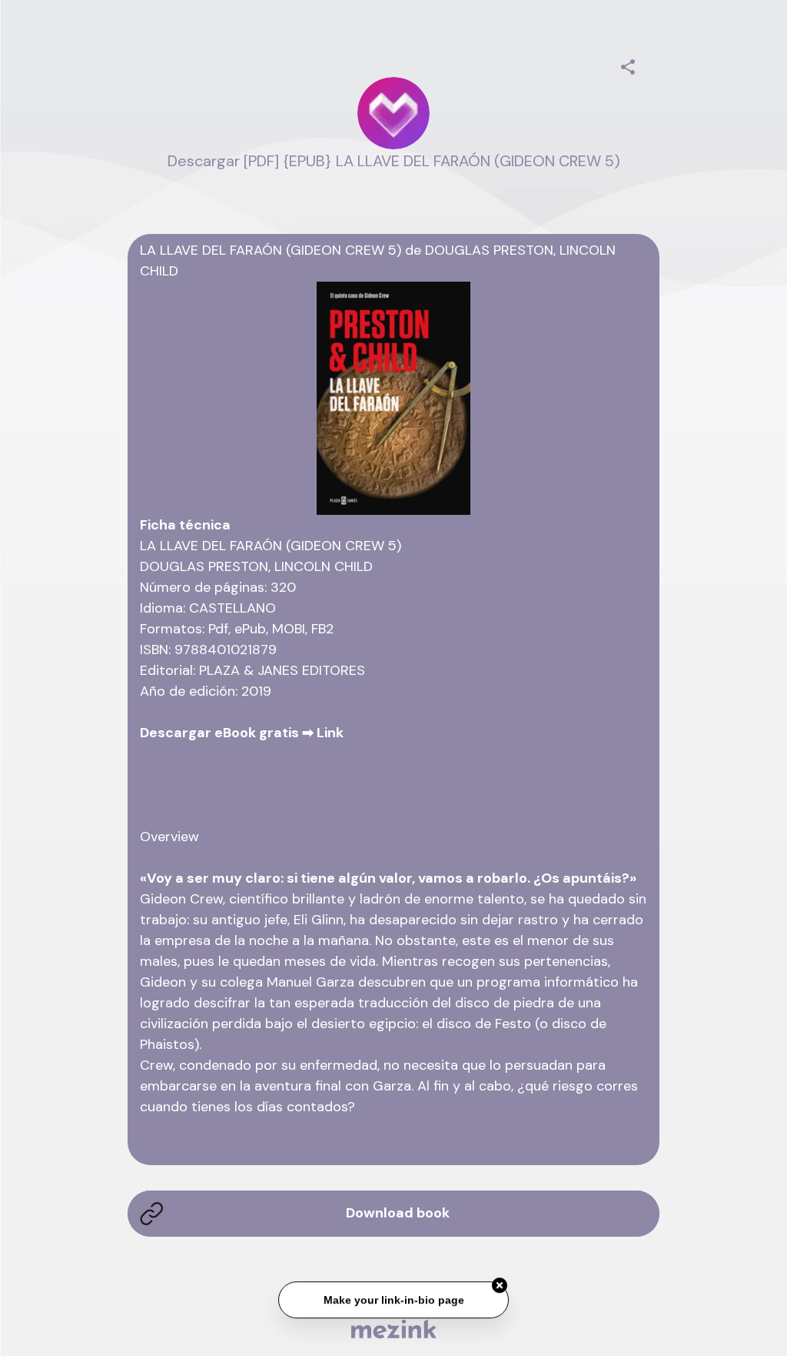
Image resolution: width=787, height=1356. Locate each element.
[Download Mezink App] (394, 1329)
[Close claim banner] (499, 1283)
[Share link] (628, 64)
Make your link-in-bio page (393, 1298)
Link (330, 732)
